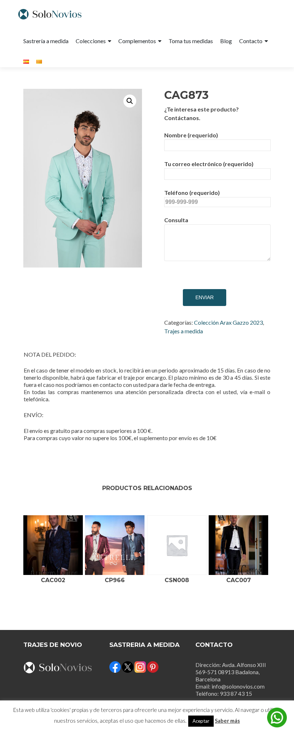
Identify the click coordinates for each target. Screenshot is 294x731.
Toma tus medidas (191, 40)
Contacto (250, 40)
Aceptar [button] (201, 721)
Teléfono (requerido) (192, 192)
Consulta (176, 219)
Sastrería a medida (45, 40)
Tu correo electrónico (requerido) (208, 163)
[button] (129, 101)
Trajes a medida (183, 331)
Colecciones (91, 40)
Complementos (137, 40)
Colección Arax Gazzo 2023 (228, 322)
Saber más (227, 720)
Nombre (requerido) (191, 135)
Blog (226, 40)
